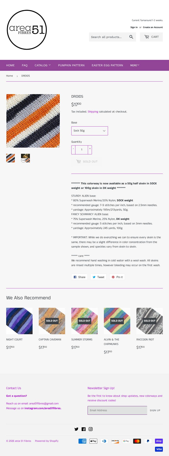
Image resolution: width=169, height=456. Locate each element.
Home (10, 65)
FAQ (24, 65)
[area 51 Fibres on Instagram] (91, 430)
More (133, 65)
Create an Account (153, 27)
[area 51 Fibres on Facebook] (83, 430)
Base (74, 123)
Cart (154, 36)
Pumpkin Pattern (71, 65)
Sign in (134, 27)
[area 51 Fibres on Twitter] (76, 430)
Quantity (76, 142)
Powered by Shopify (46, 441)
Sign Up (155, 410)
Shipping (93, 112)
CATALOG (41, 65)
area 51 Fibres (23, 441)
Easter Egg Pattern (107, 65)
